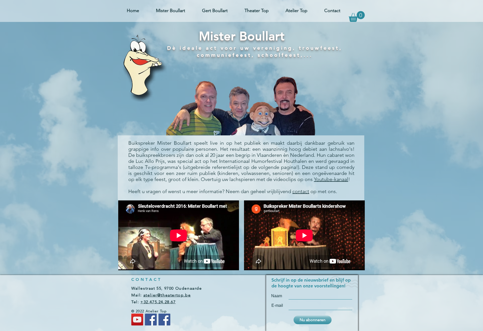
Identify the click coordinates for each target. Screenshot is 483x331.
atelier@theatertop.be (167, 295)
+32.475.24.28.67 (158, 301)
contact (300, 191)
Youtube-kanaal (331, 179)
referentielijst (227, 167)
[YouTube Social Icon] (137, 319)
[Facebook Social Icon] (151, 319)
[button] (357, 16)
